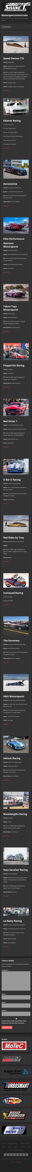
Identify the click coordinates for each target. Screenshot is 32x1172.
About (16, 1147)
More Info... (6, 90)
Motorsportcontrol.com (14, 15)
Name (4, 994)
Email (4, 1002)
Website (4, 1010)
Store (28, 1147)
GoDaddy (18, 1162)
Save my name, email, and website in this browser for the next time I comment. (14, 1022)
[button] (5, 44)
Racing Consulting (13, 1143)
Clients (10, 1147)
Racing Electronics (25, 1143)
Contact (22, 1147)
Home (3, 1143)
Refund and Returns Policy (16, 1150)
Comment (5, 970)
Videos (3, 1147)
